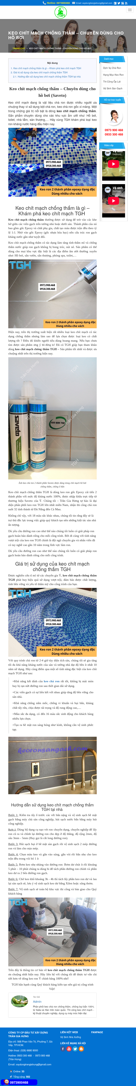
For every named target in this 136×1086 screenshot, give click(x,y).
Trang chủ (18, 48)
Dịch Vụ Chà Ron (112, 67)
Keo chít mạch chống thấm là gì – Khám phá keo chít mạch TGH (47, 68)
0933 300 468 (114, 134)
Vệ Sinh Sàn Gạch (112, 88)
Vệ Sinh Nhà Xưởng (70, 1037)
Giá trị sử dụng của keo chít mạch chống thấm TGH (40, 72)
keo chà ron (52, 681)
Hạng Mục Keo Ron (113, 74)
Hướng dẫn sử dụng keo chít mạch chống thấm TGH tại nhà (49, 76)
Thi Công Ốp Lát (112, 81)
